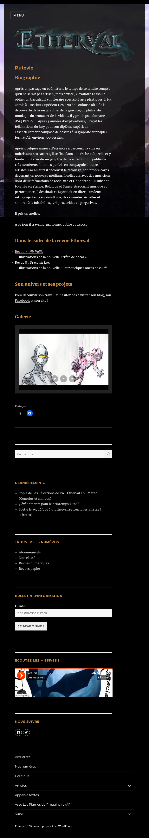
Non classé (27, 558)
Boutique (22, 776)
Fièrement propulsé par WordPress (50, 826)
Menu (18, 15)
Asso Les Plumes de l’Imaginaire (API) (43, 804)
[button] (54, 378)
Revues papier (29, 569)
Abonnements (30, 552)
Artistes (21, 785)
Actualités (22, 757)
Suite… (20, 814)
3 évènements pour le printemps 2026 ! (49, 504)
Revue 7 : (29, 252)
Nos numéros (25, 766)
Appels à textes (27, 795)
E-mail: (21, 606)
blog (100, 295)
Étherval (20, 826)
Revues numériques (34, 563)
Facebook (22, 300)
